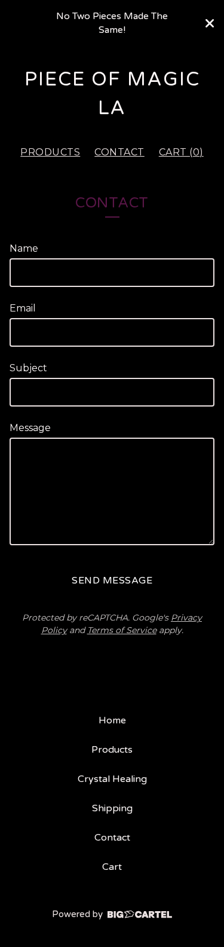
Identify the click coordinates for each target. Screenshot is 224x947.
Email (23, 308)
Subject (28, 368)
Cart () (181, 152)
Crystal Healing (112, 779)
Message (30, 427)
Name (24, 248)
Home (112, 720)
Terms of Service (122, 630)
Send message (112, 580)
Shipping (112, 808)
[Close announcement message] (209, 23)
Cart (112, 867)
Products (50, 152)
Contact (119, 152)
